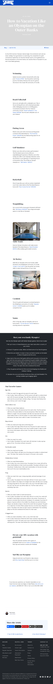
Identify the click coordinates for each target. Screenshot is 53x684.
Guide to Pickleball (31, 542)
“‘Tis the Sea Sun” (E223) (26, 323)
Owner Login (18, 648)
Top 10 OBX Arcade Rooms (15, 634)
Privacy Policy (31, 658)
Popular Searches (7, 650)
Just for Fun (12, 47)
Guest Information (20, 650)
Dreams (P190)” (20, 79)
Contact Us (31, 648)
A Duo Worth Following (38, 634)
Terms (29, 655)
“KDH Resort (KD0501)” (21, 209)
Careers (30, 650)
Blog (5, 47)
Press (29, 653)
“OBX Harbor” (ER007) (26, 162)
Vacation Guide (6, 648)
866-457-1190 (44, 645)
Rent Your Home (19, 660)
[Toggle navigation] (50, 2)
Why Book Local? (7, 653)
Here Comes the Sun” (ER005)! (27, 187)
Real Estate (18, 657)
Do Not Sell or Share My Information (31, 662)
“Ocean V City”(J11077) (19, 266)
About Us (30, 645)
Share (47, 47)
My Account (18, 645)
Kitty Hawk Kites (19, 560)
